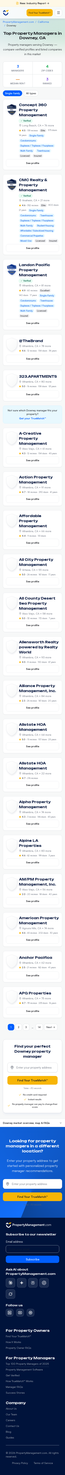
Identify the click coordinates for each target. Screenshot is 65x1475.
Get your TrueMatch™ (32, 418)
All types (31, 93)
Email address (14, 1241)
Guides (10, 1437)
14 (39, 1027)
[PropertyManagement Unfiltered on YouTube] (20, 1312)
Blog (8, 1431)
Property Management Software (24, 1369)
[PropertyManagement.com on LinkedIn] (9, 1312)
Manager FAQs (14, 1386)
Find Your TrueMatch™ (40, 12)
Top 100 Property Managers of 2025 (27, 1363)
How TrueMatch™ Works (19, 1381)
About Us (11, 1408)
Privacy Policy (20, 1463)
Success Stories (15, 1392)
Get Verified (13, 1375)
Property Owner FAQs (18, 1347)
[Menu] (58, 12)
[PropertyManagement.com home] (6, 13)
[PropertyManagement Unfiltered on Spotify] (30, 1312)
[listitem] (10, 1283)
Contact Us (12, 1425)
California (43, 21)
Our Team (11, 1414)
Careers (10, 1420)
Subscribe (32, 1259)
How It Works (13, 1342)
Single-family (12, 93)
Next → (50, 1027)
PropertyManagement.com (18, 21)
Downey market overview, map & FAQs (26, 1122)
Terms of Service (43, 1463)
